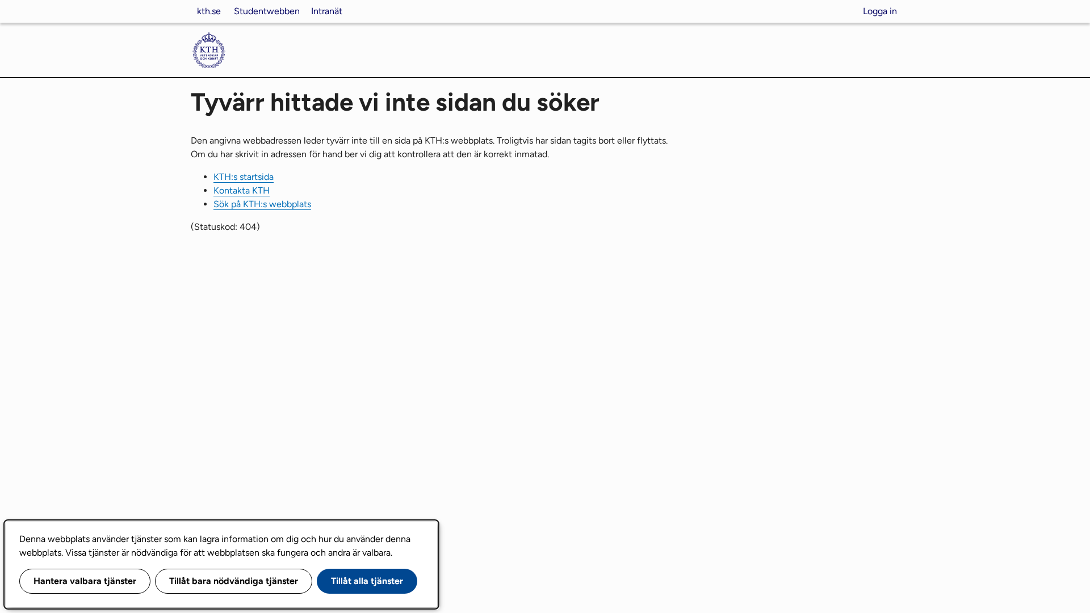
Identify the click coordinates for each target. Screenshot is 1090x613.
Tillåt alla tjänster (367, 581)
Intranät (326, 11)
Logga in (880, 11)
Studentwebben (267, 11)
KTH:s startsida (243, 176)
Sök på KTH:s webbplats (262, 204)
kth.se (209, 11)
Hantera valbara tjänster (84, 581)
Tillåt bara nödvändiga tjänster (233, 581)
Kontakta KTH (241, 190)
